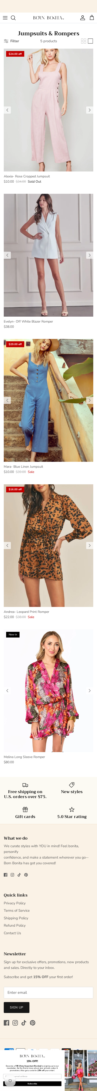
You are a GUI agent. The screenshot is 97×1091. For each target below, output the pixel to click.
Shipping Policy (16, 918)
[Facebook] (5, 875)
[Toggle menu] (5, 18)
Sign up (16, 1007)
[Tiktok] (19, 875)
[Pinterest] (26, 875)
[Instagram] (12, 875)
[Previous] (7, 110)
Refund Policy (15, 925)
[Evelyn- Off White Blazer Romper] (48, 255)
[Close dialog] (94, 1052)
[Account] (81, 18)
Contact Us (12, 933)
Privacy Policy (15, 903)
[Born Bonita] (48, 17)
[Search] (15, 18)
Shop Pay (73, 4)
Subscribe (32, 1084)
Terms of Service (17, 910)
